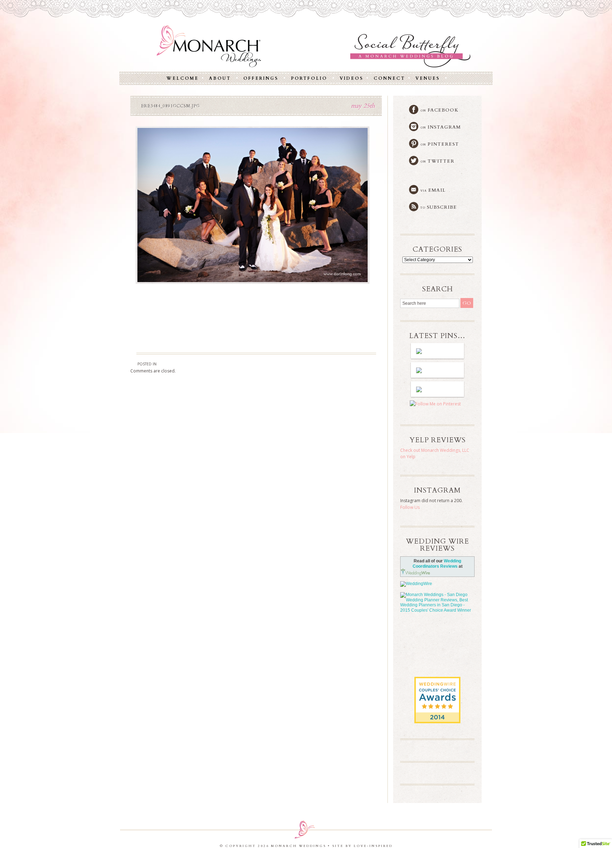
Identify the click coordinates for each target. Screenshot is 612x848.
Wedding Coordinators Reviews (437, 563)
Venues (427, 78)
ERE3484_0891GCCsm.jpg (170, 106)
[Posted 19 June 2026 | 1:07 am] (437, 351)
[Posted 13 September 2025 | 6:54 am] (437, 370)
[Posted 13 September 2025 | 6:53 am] (437, 389)
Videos (351, 78)
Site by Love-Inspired (362, 846)
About (220, 78)
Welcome (182, 78)
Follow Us (410, 507)
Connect (389, 78)
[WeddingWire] (437, 584)
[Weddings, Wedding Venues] (437, 683)
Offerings (260, 78)
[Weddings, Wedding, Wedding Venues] (437, 636)
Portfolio (309, 78)
